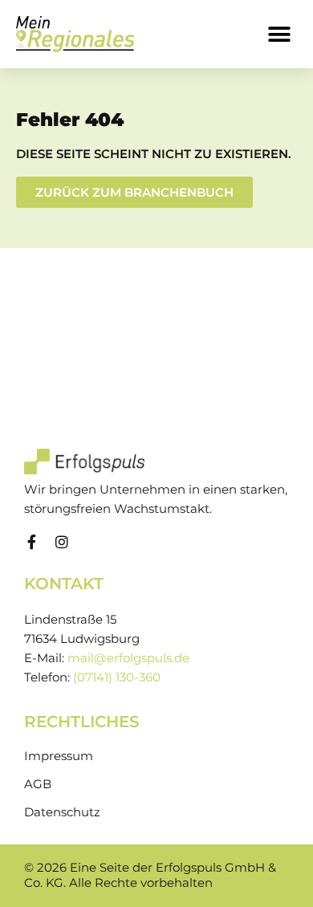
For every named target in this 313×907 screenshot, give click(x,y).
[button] (279, 34)
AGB (37, 784)
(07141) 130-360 (117, 677)
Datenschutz (62, 812)
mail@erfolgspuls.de (128, 658)
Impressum (58, 756)
